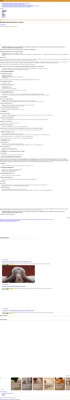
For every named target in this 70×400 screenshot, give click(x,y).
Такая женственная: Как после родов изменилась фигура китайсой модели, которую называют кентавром (20, 5)
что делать (51, 219)
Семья (3, 17)
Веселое (3, 15)
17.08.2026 (4, 308)
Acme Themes (17, 399)
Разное (46, 219)
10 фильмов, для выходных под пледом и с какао (8, 221)
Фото (48, 219)
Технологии (4, 16)
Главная (3, 394)
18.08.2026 (4, 259)
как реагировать (23, 219)
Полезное (3, 14)
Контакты (3, 395)
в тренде (14, 219)
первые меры (37, 219)
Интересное (4, 11)
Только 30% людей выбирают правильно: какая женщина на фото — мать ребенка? (16, 6)
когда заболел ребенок (31, 219)
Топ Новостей (4, 10)
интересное (18, 219)
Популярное (42, 219)
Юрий (5, 24)
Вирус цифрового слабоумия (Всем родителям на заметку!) (10, 220)
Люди (3, 13)
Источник (68, 217)
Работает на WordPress (4, 399)
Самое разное (10, 219)
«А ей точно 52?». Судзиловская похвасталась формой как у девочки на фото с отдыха (17, 4)
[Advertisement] (35, 36)
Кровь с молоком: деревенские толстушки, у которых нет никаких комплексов (16, 3)
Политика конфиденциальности (7, 393)
